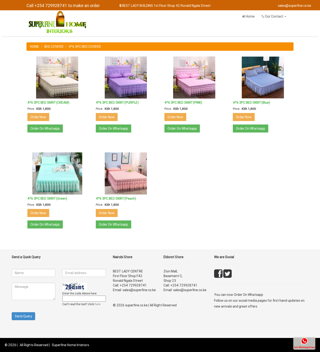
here (97, 304)
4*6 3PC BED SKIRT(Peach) (116, 198)
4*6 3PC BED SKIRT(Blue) (251, 102)
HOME (34, 46)
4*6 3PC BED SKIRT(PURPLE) (117, 102)
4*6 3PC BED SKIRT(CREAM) (48, 102)
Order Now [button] (38, 117)
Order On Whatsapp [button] (45, 128)
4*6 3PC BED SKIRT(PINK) (183, 102)
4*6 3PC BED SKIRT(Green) (47, 198)
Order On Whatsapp (248, 295)
